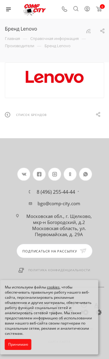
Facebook (39, 174)
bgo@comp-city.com (59, 203)
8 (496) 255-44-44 (56, 191)
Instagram (54, 174)
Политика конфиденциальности (59, 270)
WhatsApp (85, 174)
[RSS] (88, 31)
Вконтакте (23, 174)
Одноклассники (70, 174)
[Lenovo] (54, 77)
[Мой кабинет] (87, 9)
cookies (53, 287)
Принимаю (18, 344)
